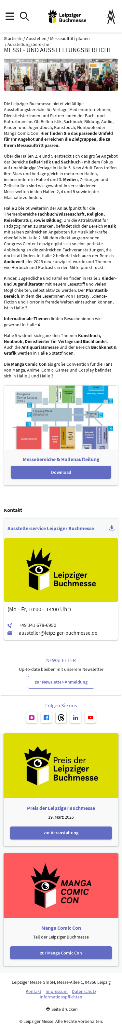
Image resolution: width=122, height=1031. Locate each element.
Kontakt (33, 991)
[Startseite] (67, 16)
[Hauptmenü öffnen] (9, 16)
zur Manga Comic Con (61, 953)
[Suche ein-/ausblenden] (24, 16)
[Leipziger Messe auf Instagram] (31, 717)
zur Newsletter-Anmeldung (61, 682)
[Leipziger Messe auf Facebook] (46, 717)
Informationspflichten (61, 997)
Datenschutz (84, 991)
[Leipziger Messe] (111, 16)
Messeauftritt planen (70, 38)
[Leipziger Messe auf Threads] (61, 717)
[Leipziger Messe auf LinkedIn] (75, 717)
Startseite (13, 38)
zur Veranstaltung (61, 833)
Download (61, 472)
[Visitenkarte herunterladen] (112, 528)
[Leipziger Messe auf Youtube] (90, 717)
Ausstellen (36, 38)
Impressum (57, 991)
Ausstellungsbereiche (28, 44)
